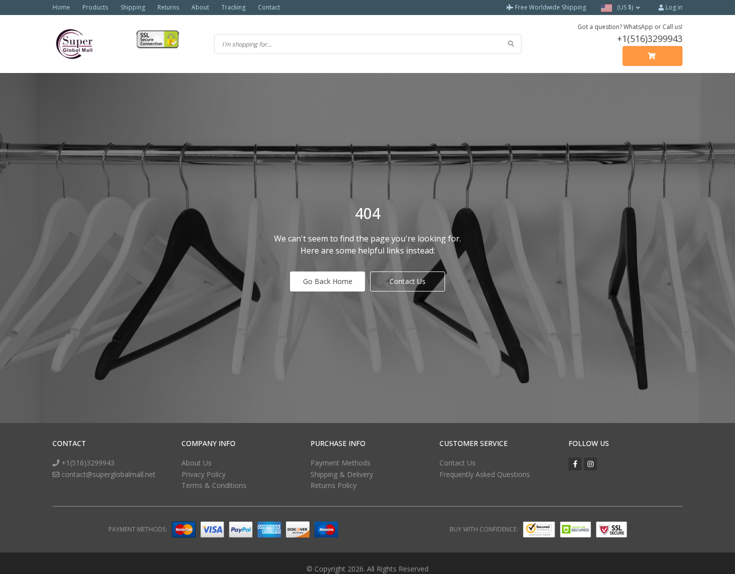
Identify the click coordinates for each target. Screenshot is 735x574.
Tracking (234, 7)
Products (95, 7)
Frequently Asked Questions (485, 474)
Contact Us (408, 281)
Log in (673, 7)
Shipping (132, 7)
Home (61, 7)
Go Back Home (327, 281)
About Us (197, 463)
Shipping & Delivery (341, 474)
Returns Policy (333, 485)
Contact (269, 7)
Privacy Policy (204, 474)
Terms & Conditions (214, 485)
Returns (168, 7)
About (200, 7)
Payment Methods (340, 463)
